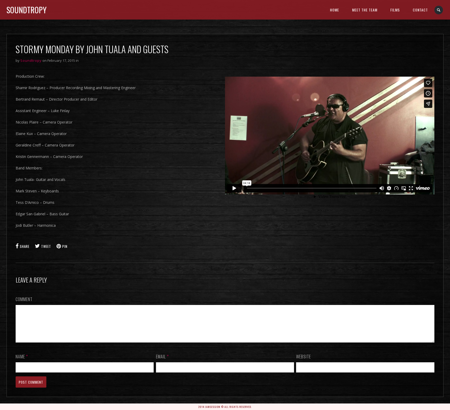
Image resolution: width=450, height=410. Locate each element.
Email (162, 356)
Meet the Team (364, 10)
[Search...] (438, 10)
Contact (420, 10)
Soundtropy (27, 10)
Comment (24, 299)
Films (395, 10)
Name (22, 356)
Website (303, 356)
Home (334, 10)
